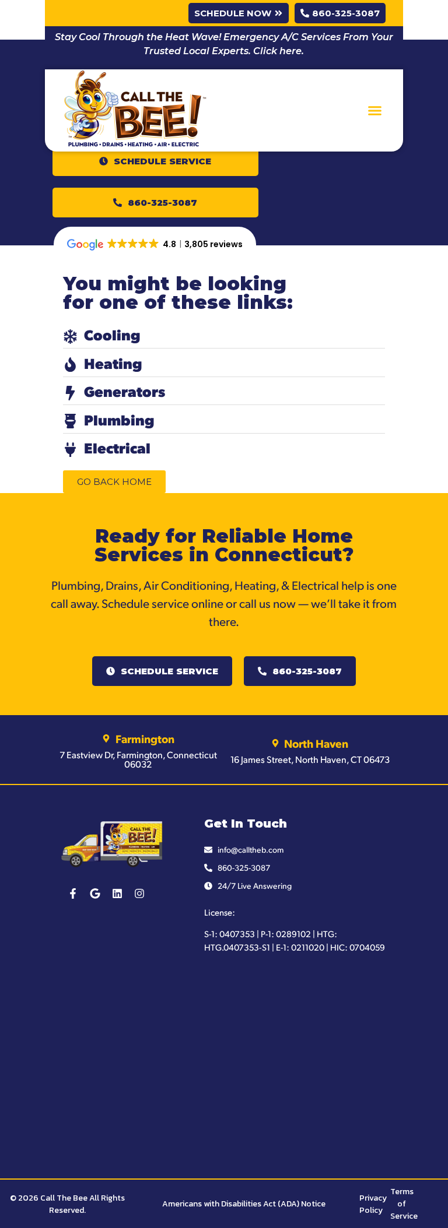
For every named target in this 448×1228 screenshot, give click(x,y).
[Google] (95, 893)
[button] (375, 111)
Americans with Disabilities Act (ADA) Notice (244, 1204)
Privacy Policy (373, 1204)
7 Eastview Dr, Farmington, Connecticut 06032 (138, 759)
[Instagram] (139, 893)
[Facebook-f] (73, 893)
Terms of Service (404, 1203)
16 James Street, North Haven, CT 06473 (310, 759)
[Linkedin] (117, 893)
